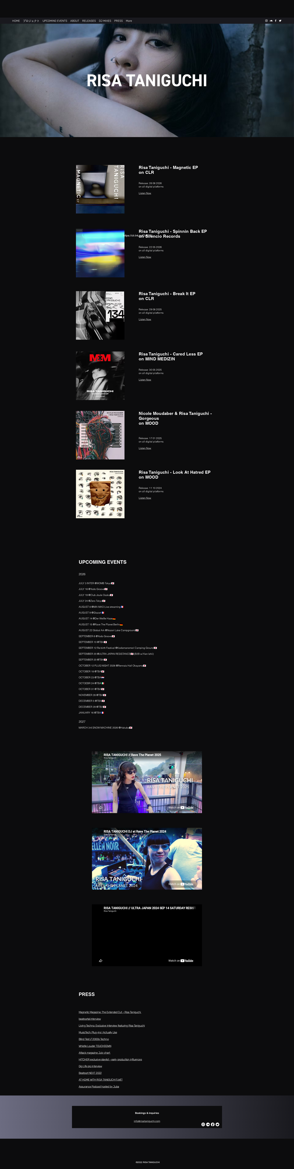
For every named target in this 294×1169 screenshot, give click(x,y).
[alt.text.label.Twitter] (280, 20)
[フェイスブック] (213, 1124)
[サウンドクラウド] (208, 1124)
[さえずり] (217, 1124)
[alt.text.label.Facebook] (275, 20)
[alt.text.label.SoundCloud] (271, 20)
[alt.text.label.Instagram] (266, 20)
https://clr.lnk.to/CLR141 (138, 235)
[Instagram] (203, 1124)
